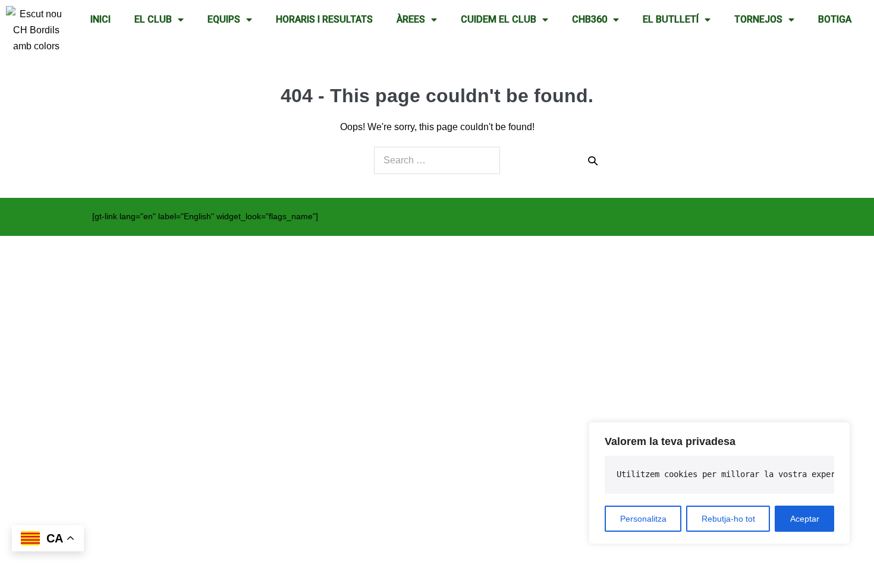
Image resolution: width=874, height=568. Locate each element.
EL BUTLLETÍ (671, 19)
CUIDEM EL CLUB (498, 19)
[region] (719, 483)
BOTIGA (834, 19)
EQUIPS (224, 19)
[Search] (592, 160)
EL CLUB (153, 19)
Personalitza (643, 518)
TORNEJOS (758, 19)
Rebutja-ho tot (728, 518)
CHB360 (589, 19)
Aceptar (804, 518)
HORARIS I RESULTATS (324, 19)
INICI (100, 19)
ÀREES (411, 19)
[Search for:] (437, 160)
